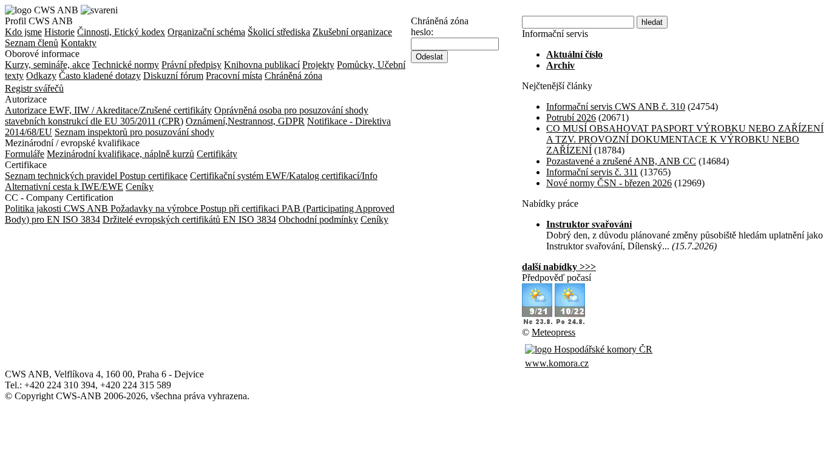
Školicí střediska (279, 32)
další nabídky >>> (559, 267)
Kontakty (78, 43)
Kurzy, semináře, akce (47, 64)
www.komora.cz (557, 363)
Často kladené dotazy (100, 75)
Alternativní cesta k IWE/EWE (64, 186)
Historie (59, 32)
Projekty (318, 64)
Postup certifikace (154, 176)
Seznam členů (31, 43)
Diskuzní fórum (173, 75)
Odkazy (41, 75)
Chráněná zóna (293, 75)
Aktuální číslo (574, 54)
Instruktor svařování (589, 224)
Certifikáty (217, 154)
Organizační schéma (206, 32)
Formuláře (24, 154)
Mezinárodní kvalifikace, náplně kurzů (120, 154)
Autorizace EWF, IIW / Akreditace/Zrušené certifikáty (108, 110)
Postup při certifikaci (241, 208)
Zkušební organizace (352, 32)
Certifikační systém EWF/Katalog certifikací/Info (283, 176)
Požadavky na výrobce (155, 208)
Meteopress (553, 332)
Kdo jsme (23, 32)
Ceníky (140, 186)
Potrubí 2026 (571, 117)
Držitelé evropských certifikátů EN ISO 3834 (189, 219)
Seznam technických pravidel (62, 176)
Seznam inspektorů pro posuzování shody (134, 132)
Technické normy (125, 64)
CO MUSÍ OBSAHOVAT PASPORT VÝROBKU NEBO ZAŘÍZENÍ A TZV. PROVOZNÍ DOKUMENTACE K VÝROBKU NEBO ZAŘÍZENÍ (685, 139)
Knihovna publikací (262, 64)
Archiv (560, 65)
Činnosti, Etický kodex (121, 32)
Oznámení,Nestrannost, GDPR (245, 121)
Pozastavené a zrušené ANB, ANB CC (621, 161)
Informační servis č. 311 (592, 172)
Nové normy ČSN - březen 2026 (609, 183)
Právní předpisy (191, 64)
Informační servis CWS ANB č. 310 (615, 106)
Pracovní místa (234, 75)
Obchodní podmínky (318, 219)
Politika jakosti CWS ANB (57, 208)
